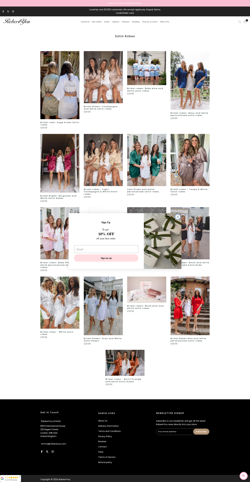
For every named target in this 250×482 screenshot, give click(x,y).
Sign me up (106, 258)
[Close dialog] (177, 216)
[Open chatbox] (244, 476)
